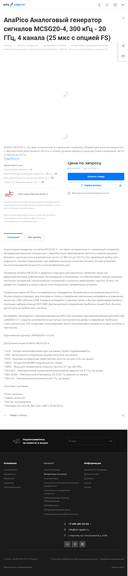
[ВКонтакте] (67, 544)
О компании (10, 469)
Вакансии (9, 478)
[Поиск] (107, 4)
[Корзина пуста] (115, 4)
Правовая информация (111, 559)
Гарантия (9, 483)
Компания (10, 463)
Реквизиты (9, 474)
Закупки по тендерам (95, 469)
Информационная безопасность (61, 514)
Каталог (49, 463)
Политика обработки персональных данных (74, 559)
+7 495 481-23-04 (79, 523)
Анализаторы (51, 478)
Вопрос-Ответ (91, 474)
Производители (12, 487)
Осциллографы (52, 469)
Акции (87, 487)
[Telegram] (75, 544)
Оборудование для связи (57, 509)
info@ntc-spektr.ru (79, 529)
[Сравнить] (120, 185)
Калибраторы (51, 505)
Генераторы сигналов (55, 474)
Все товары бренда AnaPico (33, 194)
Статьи (87, 483)
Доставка (89, 478)
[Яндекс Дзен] (82, 544)
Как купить (34, 237)
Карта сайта (118, 567)
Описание (13, 237)
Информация (92, 463)
